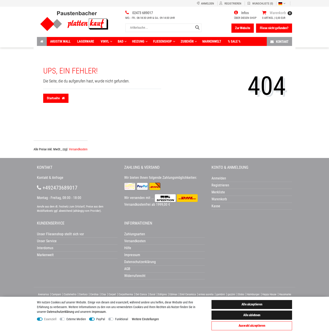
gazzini (231, 294)
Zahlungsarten (134, 234)
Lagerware (85, 41)
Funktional (121, 319)
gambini (220, 294)
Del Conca (141, 294)
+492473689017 (59, 188)
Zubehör (187, 41)
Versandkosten (78, 149)
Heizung (138, 41)
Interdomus (45, 248)
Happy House (269, 294)
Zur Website (242, 28)
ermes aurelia (206, 294)
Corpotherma (126, 294)
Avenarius (43, 294)
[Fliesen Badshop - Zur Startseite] (74, 19)
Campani (56, 294)
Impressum (99, 311)
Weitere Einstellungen (145, 319)
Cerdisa (94, 294)
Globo (241, 294)
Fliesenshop (162, 41)
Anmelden (219, 178)
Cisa (103, 294)
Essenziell (50, 319)
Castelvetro (70, 294)
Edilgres (162, 294)
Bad (120, 41)
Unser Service (47, 241)
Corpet (112, 294)
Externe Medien (76, 319)
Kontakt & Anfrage (50, 177)
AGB (127, 269)
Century (83, 294)
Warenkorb (219, 199)
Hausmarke (285, 294)
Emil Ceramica (188, 294)
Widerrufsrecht (134, 276)
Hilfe (127, 248)
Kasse (216, 206)
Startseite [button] (53, 98)
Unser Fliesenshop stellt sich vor (60, 234)
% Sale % (234, 41)
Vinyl (105, 41)
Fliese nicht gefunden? (274, 28)
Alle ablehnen (251, 315)
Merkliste (218, 192)
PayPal (100, 319)
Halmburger (253, 294)
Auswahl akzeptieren (252, 326)
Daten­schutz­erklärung (60, 311)
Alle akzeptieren (251, 304)
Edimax (173, 294)
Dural (152, 294)
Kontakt (282, 42)
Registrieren (220, 185)
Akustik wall (60, 41)
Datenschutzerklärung (140, 262)
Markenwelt (211, 41)
